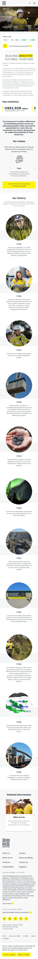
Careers (22, 853)
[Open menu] (34, 3)
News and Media (26, 858)
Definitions (26, 936)
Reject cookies (23, 954)
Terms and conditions (14, 936)
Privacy (4, 936)
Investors (6, 862)
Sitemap (33, 936)
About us (6, 853)
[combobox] (6, 39)
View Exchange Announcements (19, 46)
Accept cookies (9, 954)
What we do (7, 858)
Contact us (23, 862)
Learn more (6, 903)
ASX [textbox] (5, 40)
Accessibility (5, 938)
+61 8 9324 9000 (7, 929)
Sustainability (7, 867)
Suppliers (23, 867)
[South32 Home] (4, 3)
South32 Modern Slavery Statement (15, 912)
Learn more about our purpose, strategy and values (19, 185)
